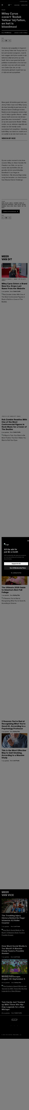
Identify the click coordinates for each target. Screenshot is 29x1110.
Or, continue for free (16, 572)
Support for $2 (16, 563)
